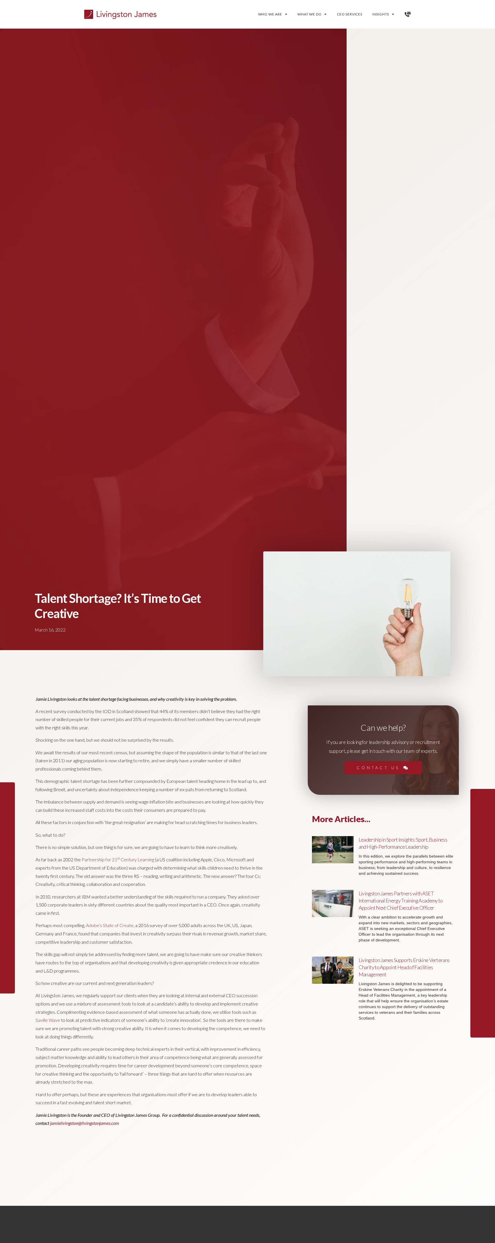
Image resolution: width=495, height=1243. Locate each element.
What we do (309, 14)
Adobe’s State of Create (109, 925)
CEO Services (349, 14)
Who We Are (270, 14)
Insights (380, 14)
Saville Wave (48, 1020)
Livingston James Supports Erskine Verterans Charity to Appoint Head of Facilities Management (404, 967)
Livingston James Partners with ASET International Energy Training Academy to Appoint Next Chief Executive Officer (401, 900)
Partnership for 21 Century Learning (118, 859)
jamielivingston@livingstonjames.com (84, 1123)
